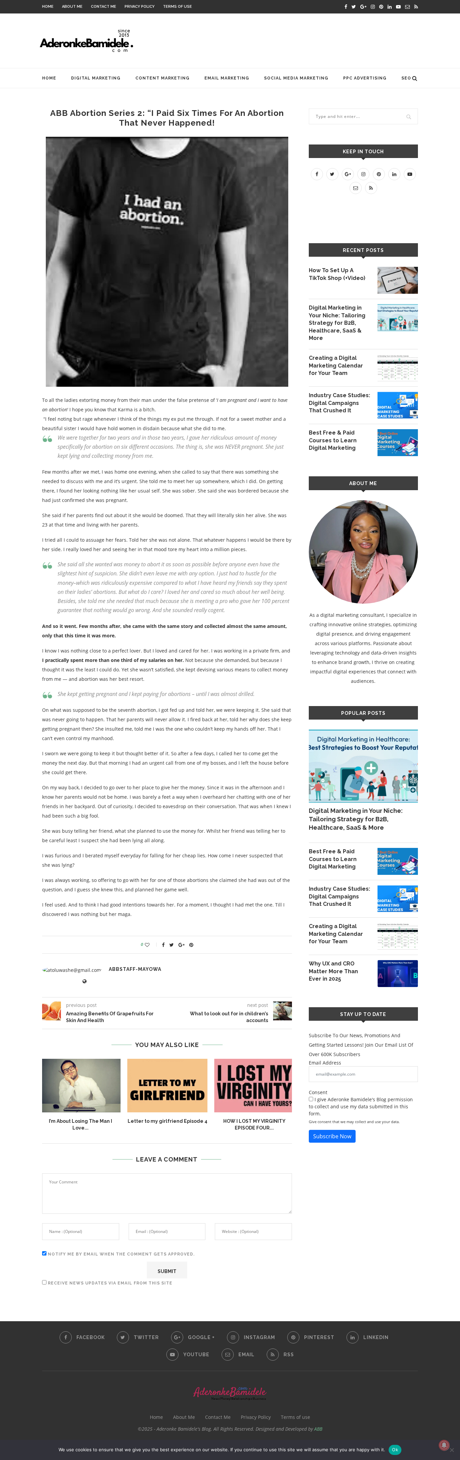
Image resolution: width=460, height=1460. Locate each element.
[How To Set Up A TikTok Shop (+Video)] (397, 280)
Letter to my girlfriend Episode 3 (202, 1121)
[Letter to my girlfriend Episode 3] (202, 1085)
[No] (451, 1450)
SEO (406, 78)
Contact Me (103, 6)
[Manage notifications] (444, 1445)
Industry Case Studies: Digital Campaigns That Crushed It (339, 403)
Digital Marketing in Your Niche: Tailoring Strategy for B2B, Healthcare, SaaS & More (337, 323)
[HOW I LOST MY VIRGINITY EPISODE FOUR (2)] (115, 1085)
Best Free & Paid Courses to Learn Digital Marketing (333, 440)
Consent (318, 1092)
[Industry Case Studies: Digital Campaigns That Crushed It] (397, 405)
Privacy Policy (140, 6)
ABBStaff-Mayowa (135, 969)
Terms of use (177, 6)
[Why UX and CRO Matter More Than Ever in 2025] (397, 973)
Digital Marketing (96, 78)
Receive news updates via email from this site (109, 1283)
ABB (318, 1429)
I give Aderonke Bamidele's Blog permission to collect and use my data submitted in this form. (361, 1106)
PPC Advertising (365, 78)
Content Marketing (162, 78)
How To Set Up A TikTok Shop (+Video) (337, 274)
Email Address (325, 1062)
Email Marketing (226, 78)
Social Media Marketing (296, 78)
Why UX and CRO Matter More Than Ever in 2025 (333, 971)
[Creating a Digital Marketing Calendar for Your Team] (397, 367)
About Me (72, 6)
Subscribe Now (332, 1136)
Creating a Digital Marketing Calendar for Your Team (336, 365)
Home (48, 6)
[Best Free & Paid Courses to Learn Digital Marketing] (397, 442)
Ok (395, 1449)
